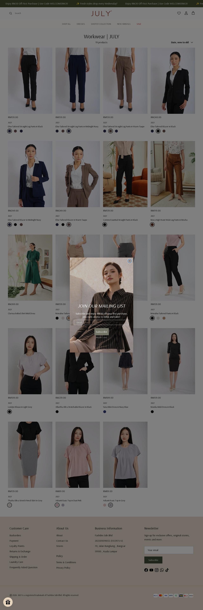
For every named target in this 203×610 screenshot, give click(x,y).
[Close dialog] (130, 261)
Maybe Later (101, 336)
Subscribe (101, 331)
